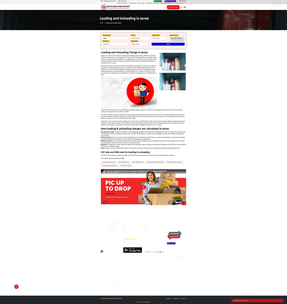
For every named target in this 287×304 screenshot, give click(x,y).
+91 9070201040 (109, 240)
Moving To (106, 41)
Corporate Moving (152, 228)
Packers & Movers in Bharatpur (152, 270)
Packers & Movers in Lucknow (108, 283)
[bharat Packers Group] (117, 248)
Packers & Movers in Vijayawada (130, 290)
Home (101, 23)
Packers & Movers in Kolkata (173, 281)
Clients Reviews (129, 231)
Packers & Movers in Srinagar (130, 288)
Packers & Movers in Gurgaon (130, 260)
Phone (133, 35)
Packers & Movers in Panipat (173, 262)
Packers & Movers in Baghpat (130, 268)
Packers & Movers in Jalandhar (130, 281)
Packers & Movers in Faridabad (108, 260)
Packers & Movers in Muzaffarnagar (109, 270)
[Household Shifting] (177, 38)
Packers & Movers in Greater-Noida (153, 277)
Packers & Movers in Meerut (129, 266)
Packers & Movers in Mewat (151, 260)
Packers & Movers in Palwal (107, 264)
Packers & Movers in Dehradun (130, 277)
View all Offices (171, 243)
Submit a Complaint (130, 239)
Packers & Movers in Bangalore (174, 273)
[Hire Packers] (102, 252)
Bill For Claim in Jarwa (126, 165)
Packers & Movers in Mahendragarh (153, 264)
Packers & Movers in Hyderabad (130, 279)
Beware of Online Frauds (122, 3)
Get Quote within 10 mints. (241, 300)
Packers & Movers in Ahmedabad (109, 273)
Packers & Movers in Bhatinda (108, 275)
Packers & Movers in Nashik (129, 286)
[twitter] (105, 248)
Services (183, 298)
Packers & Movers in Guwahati (174, 277)
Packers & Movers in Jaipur (107, 281)
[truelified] (114, 248)
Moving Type (156, 35)
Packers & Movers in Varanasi (108, 290)
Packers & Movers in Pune (173, 286)
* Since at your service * (179, 3)
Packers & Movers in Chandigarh (174, 275)
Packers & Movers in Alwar (129, 270)
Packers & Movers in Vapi (173, 288)
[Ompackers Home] (115, 7)
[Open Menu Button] (184, 7)
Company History (129, 225)
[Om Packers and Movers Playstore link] (132, 250)
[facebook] (102, 248)
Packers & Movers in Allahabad (152, 273)
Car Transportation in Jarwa (108, 162)
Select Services (174, 35)
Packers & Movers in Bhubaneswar (153, 275)
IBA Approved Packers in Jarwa (174, 162)
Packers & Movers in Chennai (108, 277)
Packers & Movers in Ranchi (107, 288)
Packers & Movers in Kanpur (151, 281)
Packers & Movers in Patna (151, 286)
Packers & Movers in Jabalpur (174, 279)
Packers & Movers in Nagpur (108, 286)
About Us (169, 298)
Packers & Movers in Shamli (173, 268)
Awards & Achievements (131, 228)
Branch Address (133, 3)
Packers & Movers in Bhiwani (129, 264)
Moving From (107, 35)
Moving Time (134, 41)
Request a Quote (141, 3)
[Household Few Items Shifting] (177, 39)
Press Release (129, 241)
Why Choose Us (129, 236)
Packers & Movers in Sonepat (108, 262)
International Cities (152, 240)
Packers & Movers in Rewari (129, 262)
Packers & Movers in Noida (107, 266)
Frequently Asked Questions (132, 233)
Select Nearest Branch (170, 1)
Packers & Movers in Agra (173, 270)
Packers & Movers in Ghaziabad (152, 266)
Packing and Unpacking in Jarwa (109, 165)
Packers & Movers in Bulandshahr (109, 268)
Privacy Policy (176, 298)
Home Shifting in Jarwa (124, 162)
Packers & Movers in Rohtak (173, 260)
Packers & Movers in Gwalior (108, 279)
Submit (168, 44)
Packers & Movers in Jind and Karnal (175, 264)
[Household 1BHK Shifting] (177, 41)
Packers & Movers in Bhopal (129, 275)
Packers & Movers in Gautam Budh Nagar (176, 266)
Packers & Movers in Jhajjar (151, 262)
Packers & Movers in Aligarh (129, 273)
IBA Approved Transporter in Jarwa (155, 162)
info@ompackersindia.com (178, 225)
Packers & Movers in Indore (151, 279)
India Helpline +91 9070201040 (152, 3)
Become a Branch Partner (166, 3)
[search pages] (181, 7)
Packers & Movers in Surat (151, 288)
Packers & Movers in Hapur (151, 268)
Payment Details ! (157, 1)
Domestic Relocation (152, 225)
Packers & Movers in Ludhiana (130, 283)
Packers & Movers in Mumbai (173, 283)
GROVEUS (148, 302)
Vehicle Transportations (153, 231)
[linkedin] (108, 248)
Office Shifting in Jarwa (138, 162)
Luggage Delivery (154, 238)
